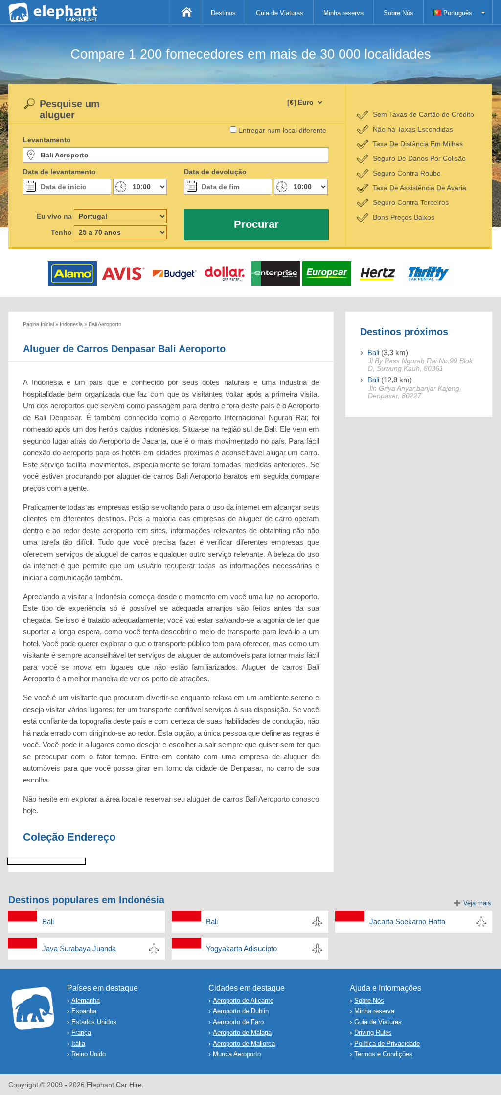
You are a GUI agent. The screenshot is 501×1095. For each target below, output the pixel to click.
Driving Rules (373, 1032)
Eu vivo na (54, 216)
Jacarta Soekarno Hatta (407, 921)
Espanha (83, 1011)
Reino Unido (88, 1054)
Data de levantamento (59, 172)
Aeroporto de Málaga (242, 1032)
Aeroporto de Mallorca (244, 1043)
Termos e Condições (383, 1054)
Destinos (223, 13)
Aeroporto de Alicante (243, 1000)
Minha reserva (343, 13)
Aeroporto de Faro (238, 1022)
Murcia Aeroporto (237, 1054)
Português (456, 13)
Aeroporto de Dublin (241, 1011)
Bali (373, 352)
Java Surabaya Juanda (79, 948)
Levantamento (47, 140)
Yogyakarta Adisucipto (241, 948)
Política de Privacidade (387, 1043)
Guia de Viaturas (279, 13)
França (81, 1032)
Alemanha (85, 1000)
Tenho (61, 232)
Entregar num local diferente (282, 130)
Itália (78, 1043)
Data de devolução (215, 172)
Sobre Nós (398, 13)
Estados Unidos (93, 1022)
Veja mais (477, 903)
